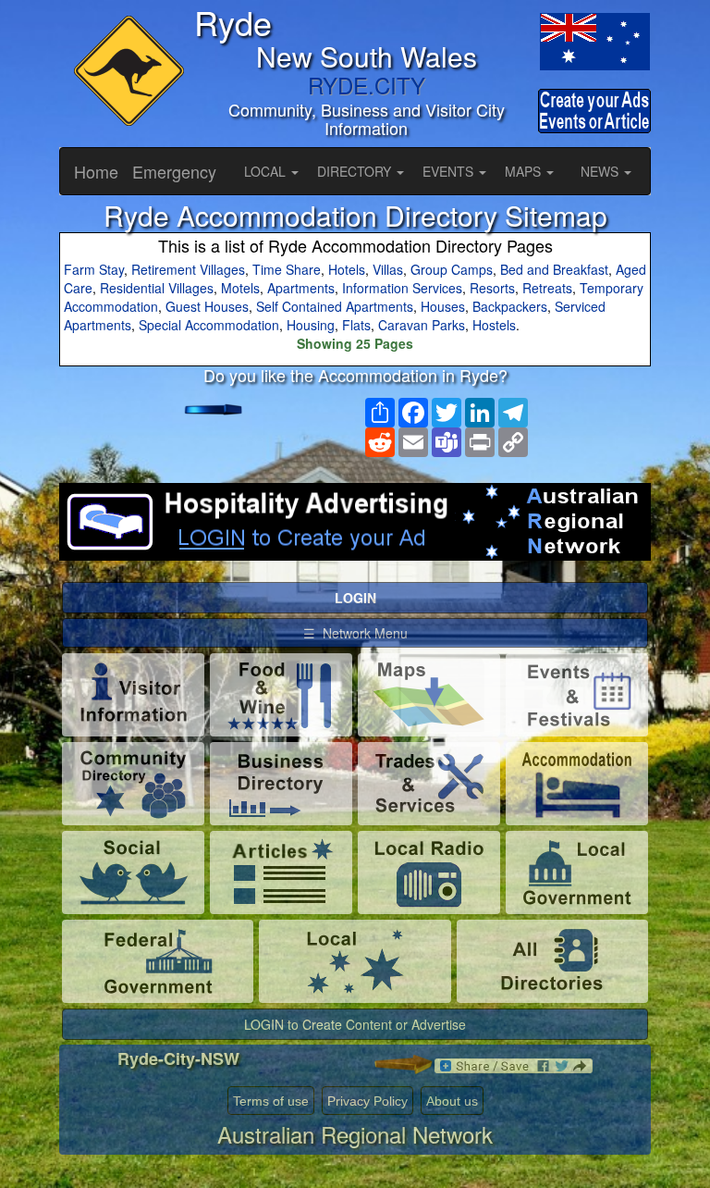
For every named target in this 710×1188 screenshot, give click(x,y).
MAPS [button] (525, 171)
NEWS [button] (601, 171)
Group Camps (451, 269)
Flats (356, 325)
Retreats (547, 287)
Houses (443, 306)
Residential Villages (157, 287)
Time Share (286, 269)
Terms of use (271, 1101)
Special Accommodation (209, 325)
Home (96, 171)
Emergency (174, 171)
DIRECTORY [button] (356, 171)
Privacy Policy (367, 1101)
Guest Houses (207, 306)
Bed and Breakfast (554, 269)
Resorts (492, 287)
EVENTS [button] (449, 171)
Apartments (301, 287)
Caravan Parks (421, 325)
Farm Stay (94, 269)
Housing (311, 325)
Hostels (494, 325)
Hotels (346, 269)
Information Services (402, 287)
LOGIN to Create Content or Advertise (355, 1024)
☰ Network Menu (355, 633)
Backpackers (509, 306)
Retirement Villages (188, 269)
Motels (240, 287)
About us (452, 1101)
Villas (388, 269)
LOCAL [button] (266, 171)
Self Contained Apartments (334, 306)
